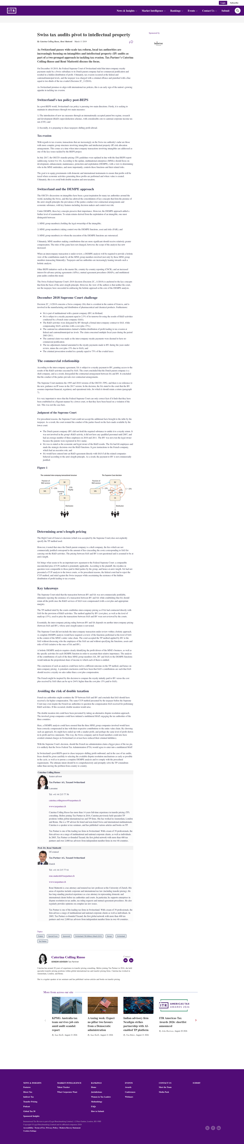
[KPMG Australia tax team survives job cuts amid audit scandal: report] (67, 1005)
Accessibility (28, 1127)
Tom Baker (130, 1035)
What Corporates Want (67, 1092)
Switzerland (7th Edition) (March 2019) (88, 936)
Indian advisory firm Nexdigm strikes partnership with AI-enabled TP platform (136, 1024)
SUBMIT (196, 1082)
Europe (109, 936)
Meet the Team (165, 1087)
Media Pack (164, 1092)
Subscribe (234, 2)
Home (93, 1087)
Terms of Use (40, 1127)
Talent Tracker (63, 1087)
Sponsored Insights (31, 1116)
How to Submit (97, 1111)
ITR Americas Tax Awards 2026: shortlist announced (172, 1022)
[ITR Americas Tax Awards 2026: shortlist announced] (174, 1005)
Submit (225, 10)
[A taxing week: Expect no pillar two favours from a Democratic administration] (103, 1005)
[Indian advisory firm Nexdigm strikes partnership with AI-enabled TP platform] (138, 1005)
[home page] (18, 10)
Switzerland (121, 936)
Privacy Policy (52, 1127)
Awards (128, 1087)
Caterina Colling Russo (68, 956)
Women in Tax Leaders (101, 1097)
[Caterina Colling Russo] (44, 958)
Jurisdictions (96, 1092)
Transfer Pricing (30, 1102)
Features (26, 1087)
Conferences (130, 1092)
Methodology (96, 1102)
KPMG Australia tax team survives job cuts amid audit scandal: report (65, 1024)
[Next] (196, 1020)
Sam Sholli (59, 1035)
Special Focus (53, 936)
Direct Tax (27, 1092)
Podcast (26, 1106)
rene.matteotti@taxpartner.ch (62, 875)
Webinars (129, 1097)
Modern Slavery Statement (69, 1127)
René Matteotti (66, 41)
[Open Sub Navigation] (136, 10)
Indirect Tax (28, 1097)
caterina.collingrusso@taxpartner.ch (65, 800)
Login (223, 2)
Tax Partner (42, 941)
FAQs (93, 1106)
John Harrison (167, 1031)
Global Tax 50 (29, 1111)
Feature (40, 936)
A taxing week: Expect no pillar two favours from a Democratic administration (101, 1024)
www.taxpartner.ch (57, 806)
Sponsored (66, 936)
